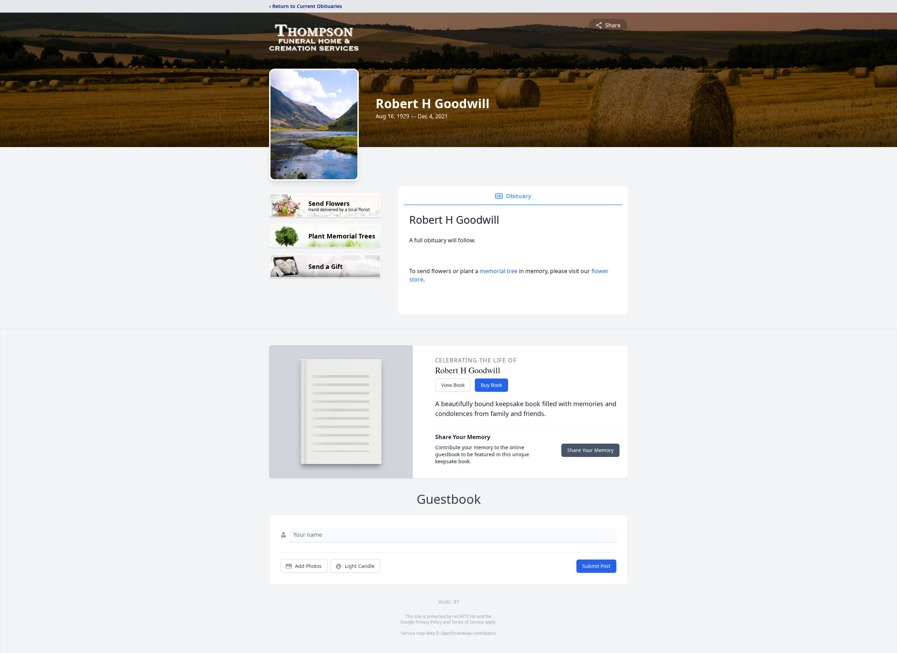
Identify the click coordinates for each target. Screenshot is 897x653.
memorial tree (499, 271)
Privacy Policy (429, 622)
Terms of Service (467, 622)
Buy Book (491, 385)
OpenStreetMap (456, 633)
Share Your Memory (590, 450)
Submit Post (596, 566)
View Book (453, 385)
